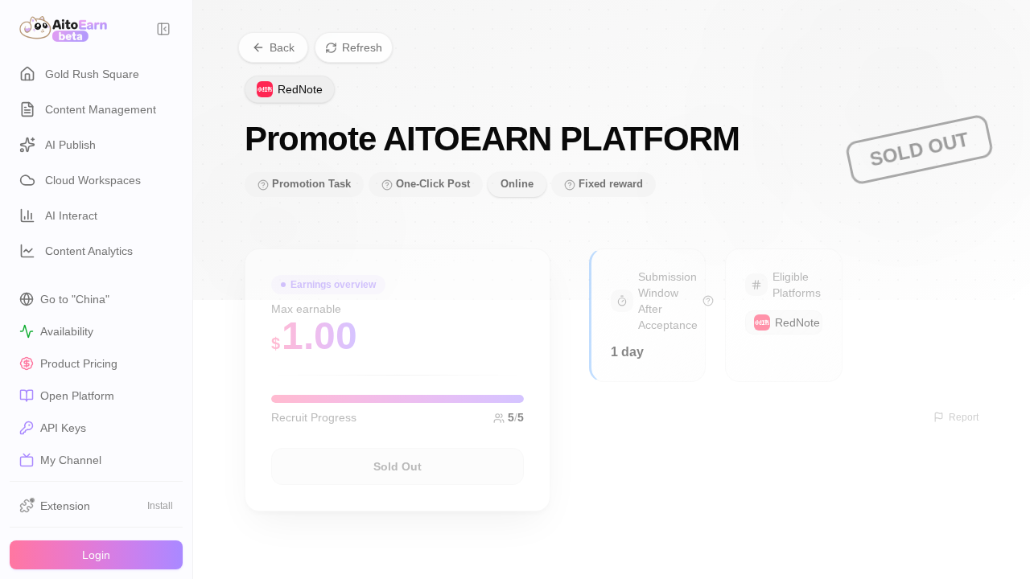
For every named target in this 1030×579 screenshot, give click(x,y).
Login (96, 554)
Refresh (362, 47)
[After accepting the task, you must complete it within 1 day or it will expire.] (708, 300)
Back (282, 47)
